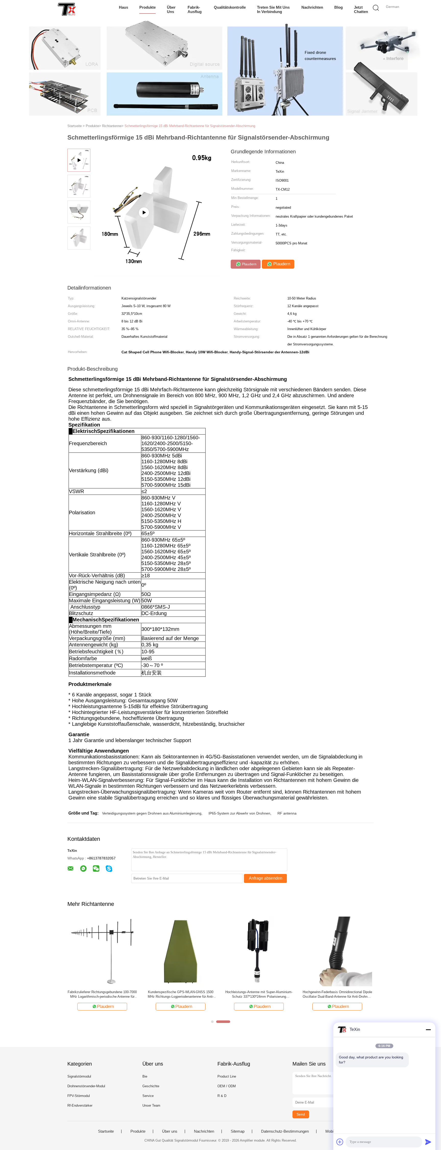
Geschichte (150, 1086)
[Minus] (428, 1030)
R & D (221, 1096)
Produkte (147, 7)
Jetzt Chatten (361, 9)
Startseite (106, 1131)
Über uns (171, 9)
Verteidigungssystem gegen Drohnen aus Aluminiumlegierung (151, 813)
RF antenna (287, 813)
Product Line (226, 1076)
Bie (144, 1076)
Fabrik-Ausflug (195, 9)
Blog (338, 7)
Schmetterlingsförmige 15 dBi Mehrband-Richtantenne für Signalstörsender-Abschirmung (190, 126)
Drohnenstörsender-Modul (86, 1086)
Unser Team (151, 1105)
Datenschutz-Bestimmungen (285, 1131)
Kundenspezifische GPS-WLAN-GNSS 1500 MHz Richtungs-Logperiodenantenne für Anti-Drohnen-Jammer (181, 994)
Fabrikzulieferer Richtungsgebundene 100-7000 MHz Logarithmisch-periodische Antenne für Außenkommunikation (102, 994)
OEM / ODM (226, 1086)
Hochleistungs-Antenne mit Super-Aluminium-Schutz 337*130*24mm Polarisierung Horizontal (258, 994)
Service (148, 1096)
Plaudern (248, 264)
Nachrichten (312, 7)
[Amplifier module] (67, 9)
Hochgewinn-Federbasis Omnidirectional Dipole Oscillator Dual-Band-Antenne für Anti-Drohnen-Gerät (337, 994)
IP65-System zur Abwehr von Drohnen (239, 813)
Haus (123, 7)
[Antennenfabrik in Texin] (156, 274)
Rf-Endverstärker (79, 1105)
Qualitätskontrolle (230, 7)
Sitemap (237, 1131)
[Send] (428, 1141)
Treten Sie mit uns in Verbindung (273, 9)
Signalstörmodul (79, 1076)
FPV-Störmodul (78, 1096)
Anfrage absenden (265, 878)
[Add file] (340, 1141)
